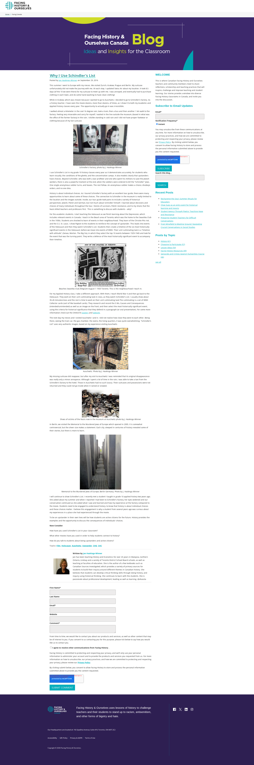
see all (158, 262)
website (96, 312)
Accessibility (52, 738)
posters (85, 312)
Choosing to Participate (173, 244)
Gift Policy (63, 738)
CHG (95, 545)
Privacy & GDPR (76, 738)
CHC (100, 545)
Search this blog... (163, 173)
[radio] (179, 124)
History (166, 241)
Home (7, 14)
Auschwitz (76, 545)
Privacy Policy (84, 662)
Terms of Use (90, 738)
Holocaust (66, 545)
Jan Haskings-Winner (68, 80)
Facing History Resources (174, 250)
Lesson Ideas (168, 247)
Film (58, 545)
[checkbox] (179, 124)
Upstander (87, 545)
